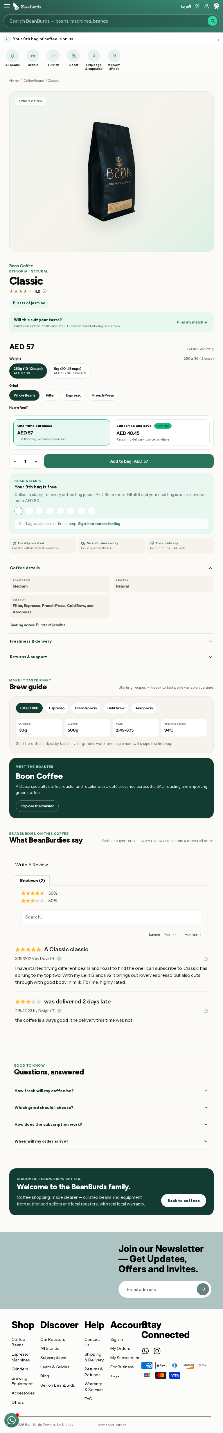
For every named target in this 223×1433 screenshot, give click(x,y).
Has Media (193, 934)
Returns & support (28, 656)
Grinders (20, 1369)
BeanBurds (33, 1424)
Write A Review (31, 865)
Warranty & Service (93, 1386)
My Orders (120, 1348)
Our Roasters (52, 1339)
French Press (103, 395)
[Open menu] (7, 6)
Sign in (116, 1339)
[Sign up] (203, 1289)
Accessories (23, 1393)
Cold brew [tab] (116, 708)
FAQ (88, 1398)
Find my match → (192, 322)
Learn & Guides (54, 1367)
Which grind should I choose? (44, 1107)
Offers (18, 1402)
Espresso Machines (21, 1357)
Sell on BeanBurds (57, 1385)
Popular (170, 934)
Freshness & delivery (31, 641)
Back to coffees (184, 1200)
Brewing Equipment (22, 1381)
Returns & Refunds (93, 1371)
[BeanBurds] (27, 6)
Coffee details (25, 567)
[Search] (212, 21)
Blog (44, 1376)
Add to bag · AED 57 (129, 461)
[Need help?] (11, 1420)
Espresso (73, 395)
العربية (186, 6)
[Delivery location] (197, 6)
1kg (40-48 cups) (70, 370)
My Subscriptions (126, 1357)
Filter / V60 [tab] (29, 708)
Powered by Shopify (58, 1424)
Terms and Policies (111, 1425)
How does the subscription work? (48, 1124)
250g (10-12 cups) (28, 370)
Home (14, 80)
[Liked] (206, 959)
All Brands (49, 1348)
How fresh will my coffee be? (44, 1090)
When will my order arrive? (42, 1141)
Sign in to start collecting (99, 523)
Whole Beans (24, 395)
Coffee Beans (34, 80)
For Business (122, 1367)
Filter (50, 395)
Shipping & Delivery (94, 1357)
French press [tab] (86, 708)
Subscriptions (53, 1357)
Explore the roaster (37, 806)
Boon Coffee (21, 265)
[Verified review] (59, 958)
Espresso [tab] (56, 708)
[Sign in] (206, 6)
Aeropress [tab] (144, 708)
